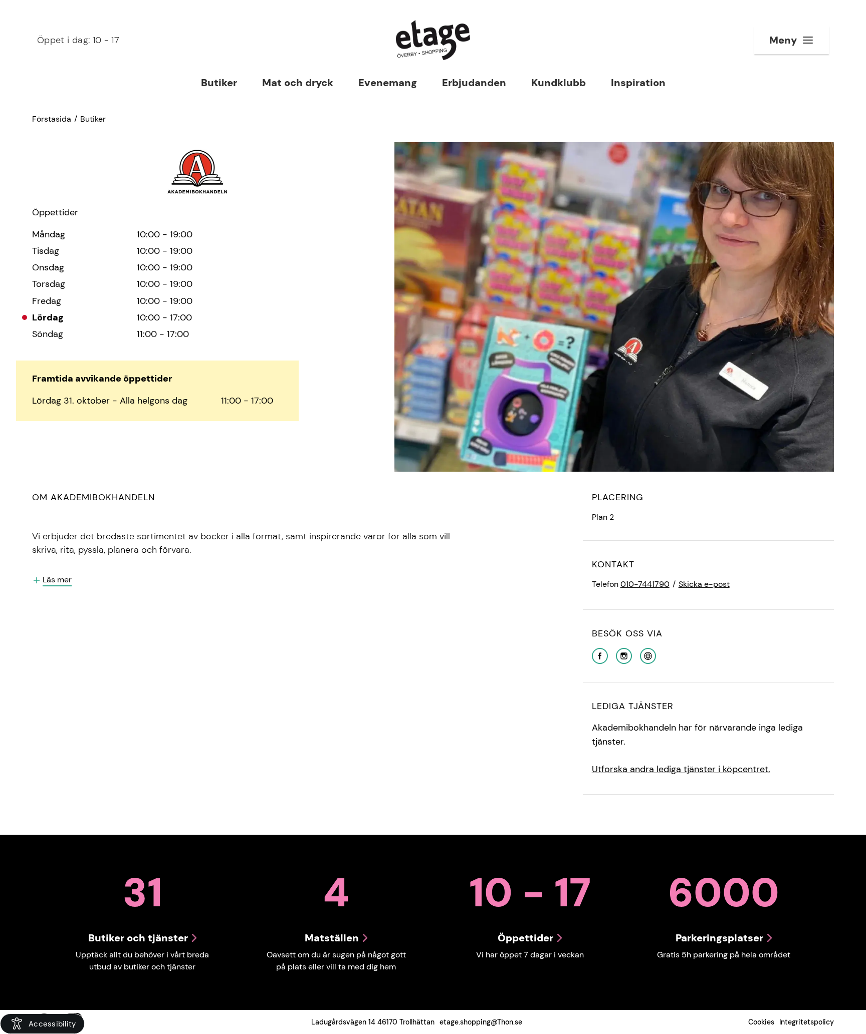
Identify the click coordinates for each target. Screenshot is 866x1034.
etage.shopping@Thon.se (481, 1021)
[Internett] (648, 655)
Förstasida (51, 119)
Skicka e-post (704, 584)
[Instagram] (624, 655)
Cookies (761, 1021)
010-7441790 (645, 584)
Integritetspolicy (806, 1021)
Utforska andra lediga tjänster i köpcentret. (681, 769)
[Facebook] (600, 655)
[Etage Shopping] (433, 40)
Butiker (93, 119)
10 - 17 (78, 40)
